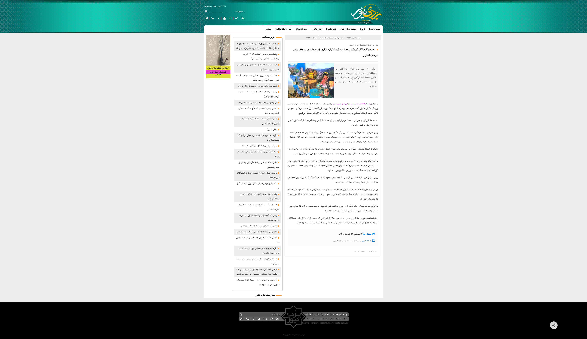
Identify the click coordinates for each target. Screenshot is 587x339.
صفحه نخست (374, 29)
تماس (268, 29)
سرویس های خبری (348, 29)
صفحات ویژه (301, 29)
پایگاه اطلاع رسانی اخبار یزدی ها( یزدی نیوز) (351, 104)
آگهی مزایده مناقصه (283, 29)
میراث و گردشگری (340, 241)
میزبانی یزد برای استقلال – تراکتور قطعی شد (259, 146)
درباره (362, 29)
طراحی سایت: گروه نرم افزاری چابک (293, 334)
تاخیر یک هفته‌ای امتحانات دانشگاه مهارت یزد (258, 226)
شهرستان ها (331, 29)
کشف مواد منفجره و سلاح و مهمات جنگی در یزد (257, 86)
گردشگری (347, 234)
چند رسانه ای (316, 29)
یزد (338, 234)
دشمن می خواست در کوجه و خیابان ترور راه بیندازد (256, 232)
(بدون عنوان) (272, 130)
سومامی (356, 234)
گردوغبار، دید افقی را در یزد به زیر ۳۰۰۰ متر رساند (257, 102)
